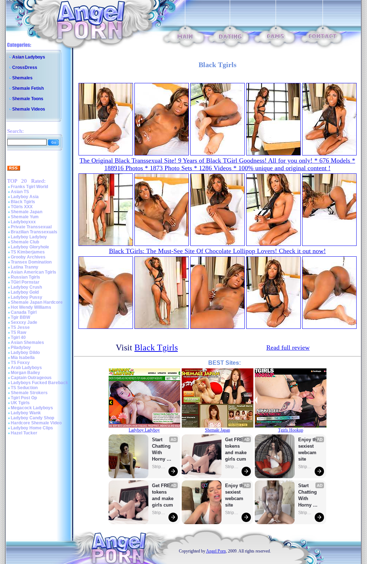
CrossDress (24, 67)
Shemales (22, 77)
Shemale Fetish (28, 88)
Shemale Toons (27, 98)
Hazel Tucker (24, 432)
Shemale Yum (25, 216)
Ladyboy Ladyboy (29, 236)
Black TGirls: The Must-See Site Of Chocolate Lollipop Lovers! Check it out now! (217, 251)
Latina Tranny (24, 267)
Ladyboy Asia (25, 196)
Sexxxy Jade (24, 322)
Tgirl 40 (18, 337)
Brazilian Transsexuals (34, 231)
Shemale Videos (28, 109)
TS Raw (18, 332)
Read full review (288, 347)
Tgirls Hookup (290, 430)
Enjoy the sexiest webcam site (236, 495)
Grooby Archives (28, 257)
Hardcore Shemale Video (36, 422)
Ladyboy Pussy (26, 297)
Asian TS (20, 191)
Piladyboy (21, 347)
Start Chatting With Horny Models (162, 449)
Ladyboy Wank (26, 412)
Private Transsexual (31, 226)
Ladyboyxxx (23, 221)
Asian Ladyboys (28, 57)
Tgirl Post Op (24, 397)
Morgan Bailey (25, 372)
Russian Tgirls (25, 277)
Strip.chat (159, 466)
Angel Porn (216, 551)
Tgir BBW (20, 317)
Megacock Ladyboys (32, 407)
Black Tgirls (23, 201)
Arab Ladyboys (26, 367)
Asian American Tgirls (33, 272)
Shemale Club (25, 241)
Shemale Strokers (29, 392)
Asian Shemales (27, 342)
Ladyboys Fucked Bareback (39, 382)
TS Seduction (24, 387)
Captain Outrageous (31, 377)
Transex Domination (31, 262)
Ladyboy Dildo (25, 352)
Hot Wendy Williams (31, 307)
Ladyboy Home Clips (32, 427)
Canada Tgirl (24, 312)
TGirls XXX (22, 206)
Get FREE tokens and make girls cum (162, 495)
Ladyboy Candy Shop (32, 417)
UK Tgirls (20, 402)
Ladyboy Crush (26, 287)
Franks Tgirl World (29, 186)
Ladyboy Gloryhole (30, 247)
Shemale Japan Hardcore (37, 302)
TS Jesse (20, 327)
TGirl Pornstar (25, 282)
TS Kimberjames (28, 252)
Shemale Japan (26, 211)
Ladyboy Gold (25, 292)
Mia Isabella (23, 357)
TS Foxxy (20, 362)
